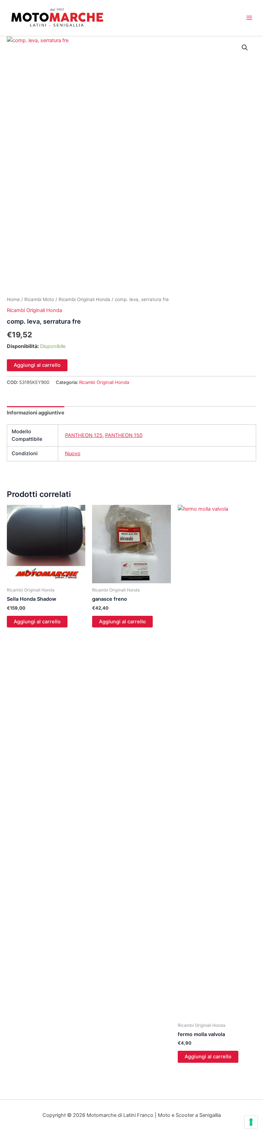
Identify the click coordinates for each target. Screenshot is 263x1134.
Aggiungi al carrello (37, 365)
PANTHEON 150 (123, 435)
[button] (245, 47)
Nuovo (72, 453)
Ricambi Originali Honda (84, 299)
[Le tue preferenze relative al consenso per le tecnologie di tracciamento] (251, 1122)
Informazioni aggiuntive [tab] (35, 413)
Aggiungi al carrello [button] (37, 622)
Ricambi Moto (39, 299)
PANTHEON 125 (83, 435)
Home (13, 299)
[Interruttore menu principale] (249, 18)
